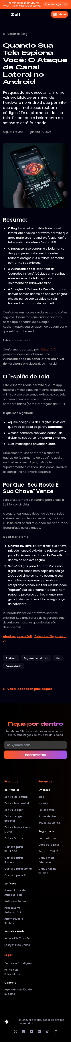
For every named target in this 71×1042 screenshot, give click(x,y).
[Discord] (23, 1031)
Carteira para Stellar (18, 868)
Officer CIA (48, 349)
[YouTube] (31, 1031)
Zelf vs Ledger (13, 810)
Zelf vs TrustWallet (16, 803)
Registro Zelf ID (48, 851)
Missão (43, 803)
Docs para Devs (49, 845)
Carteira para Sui (15, 875)
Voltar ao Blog (17, 34)
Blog (41, 797)
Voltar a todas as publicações (29, 689)
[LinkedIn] (55, 1031)
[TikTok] (47, 1031)
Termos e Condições (18, 963)
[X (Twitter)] (15, 1031)
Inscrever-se (35, 755)
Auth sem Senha (15, 901)
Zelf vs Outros (13, 838)
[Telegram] (39, 1031)
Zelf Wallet (11, 790)
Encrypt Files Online (17, 945)
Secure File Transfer (17, 938)
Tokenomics (46, 810)
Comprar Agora (54, 4)
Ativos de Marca (49, 823)
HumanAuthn (47, 838)
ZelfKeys (10, 883)
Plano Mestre (47, 816)
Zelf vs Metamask (16, 797)
